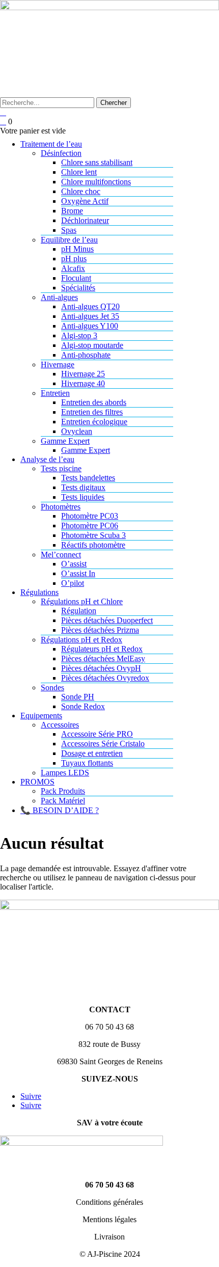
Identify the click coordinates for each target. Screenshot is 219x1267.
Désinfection (61, 153)
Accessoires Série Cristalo (103, 743)
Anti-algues (59, 297)
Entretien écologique (94, 421)
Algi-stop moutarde (92, 345)
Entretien (55, 393)
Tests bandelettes (88, 477)
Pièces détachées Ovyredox (105, 677)
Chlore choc (80, 191)
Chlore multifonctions (96, 181)
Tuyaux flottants (87, 763)
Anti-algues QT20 (90, 306)
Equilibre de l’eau (69, 239)
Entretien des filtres (92, 412)
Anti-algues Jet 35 (90, 316)
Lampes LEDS (65, 772)
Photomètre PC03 (89, 515)
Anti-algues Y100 (89, 325)
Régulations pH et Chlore (82, 601)
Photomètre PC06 (89, 525)
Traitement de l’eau (51, 144)
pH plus (74, 258)
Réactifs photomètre (93, 545)
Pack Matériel (63, 800)
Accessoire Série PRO (97, 734)
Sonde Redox (83, 706)
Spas (68, 230)
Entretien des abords (93, 402)
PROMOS (37, 781)
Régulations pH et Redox (81, 639)
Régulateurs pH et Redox (102, 648)
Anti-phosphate (86, 355)
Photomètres (60, 506)
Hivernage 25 (83, 373)
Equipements (41, 715)
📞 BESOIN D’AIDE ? (59, 810)
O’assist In (78, 573)
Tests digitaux (83, 487)
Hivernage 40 (83, 383)
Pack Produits (63, 791)
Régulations (39, 592)
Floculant (76, 278)
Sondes (52, 687)
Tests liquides (82, 497)
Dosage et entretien (92, 753)
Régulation (78, 610)
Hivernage (57, 364)
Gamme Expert (65, 441)
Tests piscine (61, 468)
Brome (72, 210)
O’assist (74, 563)
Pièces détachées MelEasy (103, 658)
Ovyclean (76, 431)
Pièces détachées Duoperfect (107, 620)
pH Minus (77, 249)
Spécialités (78, 287)
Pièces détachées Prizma (100, 630)
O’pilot (72, 583)
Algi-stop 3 (79, 335)
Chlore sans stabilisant (96, 162)
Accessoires (60, 724)
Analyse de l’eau (47, 459)
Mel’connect (61, 554)
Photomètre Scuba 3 (93, 535)
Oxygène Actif (84, 201)
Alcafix (73, 268)
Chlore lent (79, 172)
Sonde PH (77, 696)
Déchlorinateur (85, 220)
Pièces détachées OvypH (101, 668)
